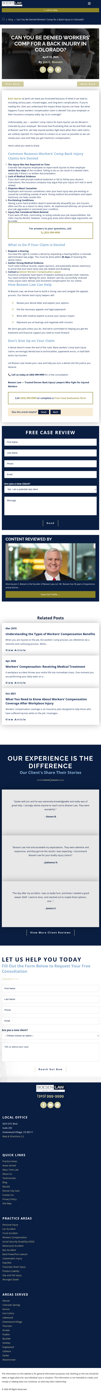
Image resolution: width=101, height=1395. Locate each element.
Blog (4, 1182)
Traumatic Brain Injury (14, 1266)
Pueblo (6, 1334)
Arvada (6, 1330)
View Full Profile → (50, 594)
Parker (5, 1355)
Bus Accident (9, 1249)
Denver (6, 1300)
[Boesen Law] (12, 3)
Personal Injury (10, 1224)
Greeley (6, 1342)
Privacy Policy (9, 1199)
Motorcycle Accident (12, 1245)
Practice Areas (9, 1161)
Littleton (6, 1351)
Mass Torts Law (10, 1169)
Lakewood (7, 1317)
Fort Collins (8, 1313)
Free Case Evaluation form (70, 398)
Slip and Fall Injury (12, 1275)
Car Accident (8, 1228)
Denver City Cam (11, 1190)
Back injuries (15, 98)
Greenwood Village (12, 1321)
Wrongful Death (10, 1279)
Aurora (5, 1309)
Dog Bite (6, 1262)
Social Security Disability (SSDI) (18, 1241)
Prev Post (13, 84)
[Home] (3, 19)
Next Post (88, 84)
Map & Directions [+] (13, 1136)
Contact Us (8, 1194)
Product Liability (10, 1271)
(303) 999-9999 (52, 232)
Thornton (7, 1325)
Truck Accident (10, 1233)
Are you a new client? (15, 1030)
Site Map (6, 1203)
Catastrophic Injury (12, 1258)
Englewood (8, 1347)
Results (6, 1186)
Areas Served (9, 1165)
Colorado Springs (11, 1304)
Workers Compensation (14, 1237)
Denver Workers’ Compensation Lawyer (40, 271)
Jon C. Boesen (53, 62)
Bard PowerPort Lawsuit (14, 1254)
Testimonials (9, 1178)
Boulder (6, 1338)
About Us (7, 1173)
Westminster (9, 1359)
